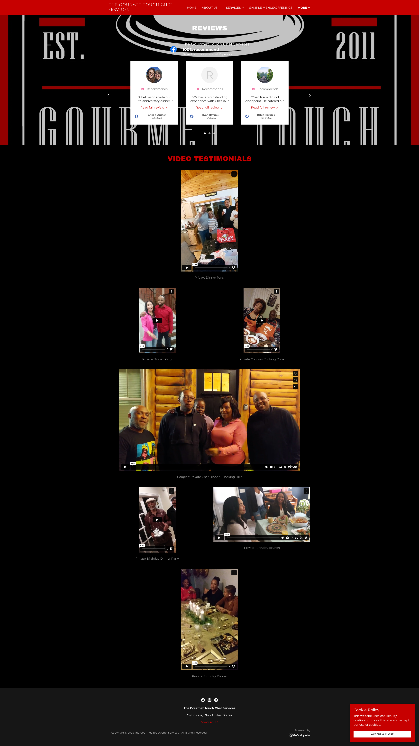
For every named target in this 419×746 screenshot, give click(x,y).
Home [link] (192, 7)
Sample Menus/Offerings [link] (270, 7)
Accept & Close (382, 734)
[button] (211, 8)
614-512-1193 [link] (209, 722)
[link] (144, 10)
